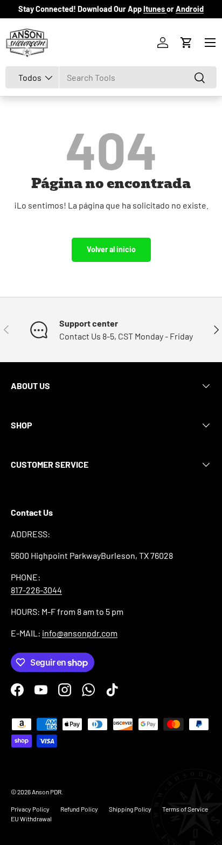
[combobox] (111, 77)
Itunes (154, 8)
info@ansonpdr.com (79, 633)
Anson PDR (46, 791)
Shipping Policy (130, 809)
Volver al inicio (111, 249)
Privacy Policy (30, 809)
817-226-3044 (36, 590)
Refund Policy (79, 809)
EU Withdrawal (31, 818)
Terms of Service (185, 809)
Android (190, 8)
